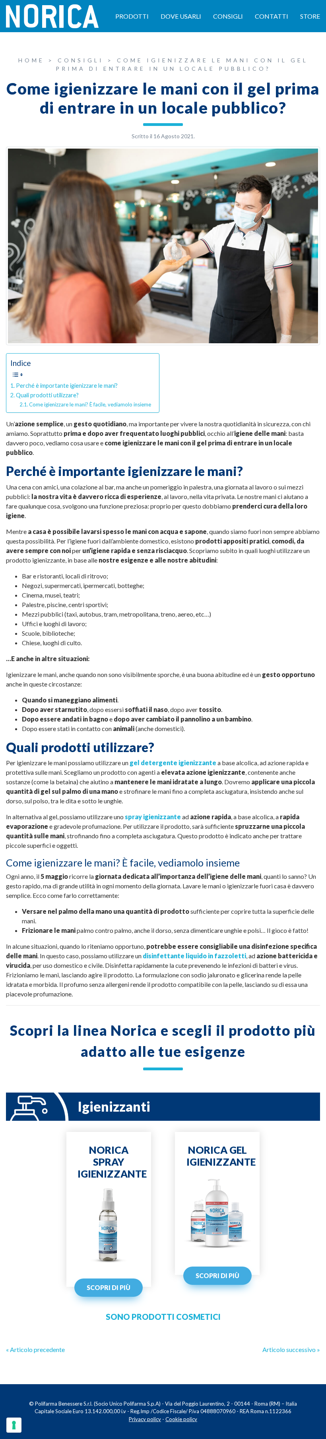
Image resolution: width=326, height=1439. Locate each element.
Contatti (271, 16)
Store (310, 16)
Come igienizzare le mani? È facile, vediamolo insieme (90, 404)
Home (31, 60)
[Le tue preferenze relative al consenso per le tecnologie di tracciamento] (13, 1425)
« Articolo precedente (35, 1349)
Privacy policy (145, 1419)
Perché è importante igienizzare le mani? (67, 385)
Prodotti (132, 16)
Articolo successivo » (291, 1349)
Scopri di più (108, 1287)
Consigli (228, 16)
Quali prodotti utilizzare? (47, 395)
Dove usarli (181, 16)
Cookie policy (181, 1419)
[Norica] (52, 15)
